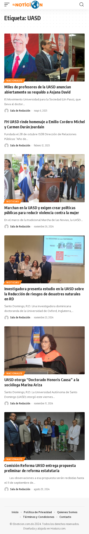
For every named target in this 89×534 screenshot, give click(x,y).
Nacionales (14, 80)
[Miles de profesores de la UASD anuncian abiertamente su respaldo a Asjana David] (44, 57)
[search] (81, 4)
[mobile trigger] (8, 4)
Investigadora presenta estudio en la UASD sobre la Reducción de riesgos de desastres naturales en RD (44, 293)
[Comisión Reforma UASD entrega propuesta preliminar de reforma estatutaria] (44, 436)
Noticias (12, 201)
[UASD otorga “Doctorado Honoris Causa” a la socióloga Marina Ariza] (44, 350)
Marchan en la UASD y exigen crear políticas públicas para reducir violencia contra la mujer (41, 210)
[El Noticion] (27, 4)
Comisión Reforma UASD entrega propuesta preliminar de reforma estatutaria (40, 468)
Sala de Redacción (20, 110)
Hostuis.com (58, 528)
